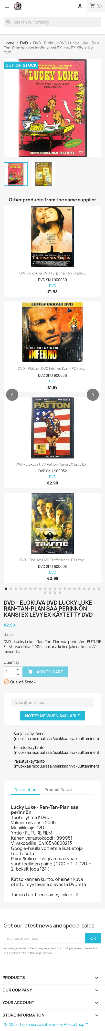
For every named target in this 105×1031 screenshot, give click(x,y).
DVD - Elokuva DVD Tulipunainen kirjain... (52, 273)
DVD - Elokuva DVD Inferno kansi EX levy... (52, 368)
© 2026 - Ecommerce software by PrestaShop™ (46, 1024)
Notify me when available (52, 715)
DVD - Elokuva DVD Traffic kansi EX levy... (52, 560)
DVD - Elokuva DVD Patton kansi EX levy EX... (52, 464)
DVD (52, 286)
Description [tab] (25, 789)
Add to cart (45, 672)
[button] (12, 395)
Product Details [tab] (58, 789)
